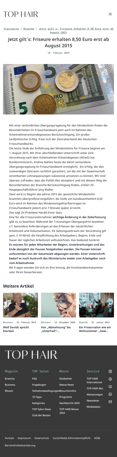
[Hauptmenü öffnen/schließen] (110, 14)
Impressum (24, 438)
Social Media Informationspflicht (71, 438)
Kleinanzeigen (95, 394)
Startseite (11, 28)
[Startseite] (20, 14)
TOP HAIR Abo (95, 388)
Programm (65, 397)
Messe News (66, 384)
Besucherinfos (67, 391)
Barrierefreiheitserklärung (20, 445)
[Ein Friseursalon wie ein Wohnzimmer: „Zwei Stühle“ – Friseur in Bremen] (96, 305)
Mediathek (65, 378)
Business (10, 384)
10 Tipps (37, 397)
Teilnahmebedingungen (46, 391)
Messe (64, 371)
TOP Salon (40, 371)
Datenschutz (42, 438)
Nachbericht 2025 (69, 403)
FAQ (34, 378)
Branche (28, 28)
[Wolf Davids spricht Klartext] (20, 305)
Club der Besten (41, 415)
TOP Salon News (41, 409)
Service (93, 371)
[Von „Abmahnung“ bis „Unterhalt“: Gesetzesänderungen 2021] (58, 305)
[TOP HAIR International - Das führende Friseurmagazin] (31, 354)
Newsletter (93, 400)
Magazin (11, 371)
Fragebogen (39, 384)
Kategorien (38, 403)
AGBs (97, 438)
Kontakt (9, 438)
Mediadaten (94, 406)
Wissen (9, 391)
